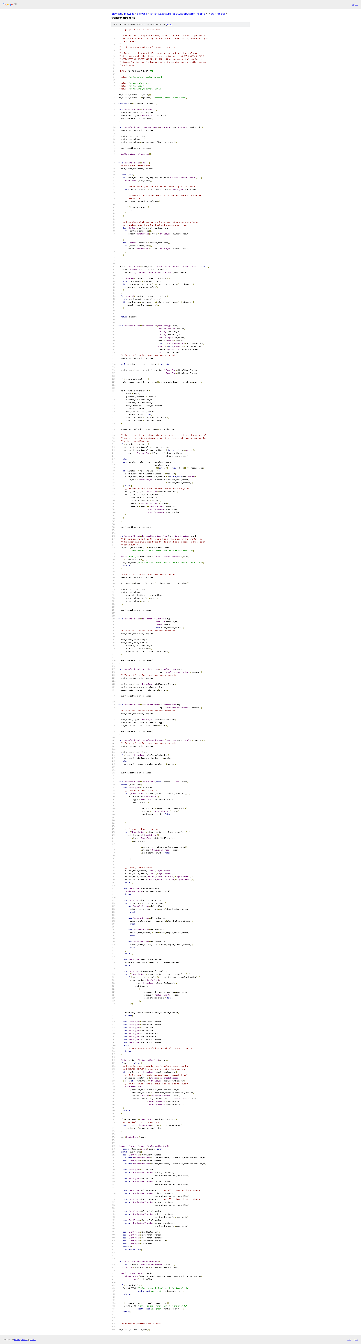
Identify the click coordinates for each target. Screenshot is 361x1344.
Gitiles (17, 1339)
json (356, 1339)
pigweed (116, 13)
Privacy (24, 1339)
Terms (33, 1339)
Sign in (355, 4)
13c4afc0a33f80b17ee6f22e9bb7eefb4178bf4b (177, 13)
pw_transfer (218, 13)
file (169, 24)
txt (349, 1339)
